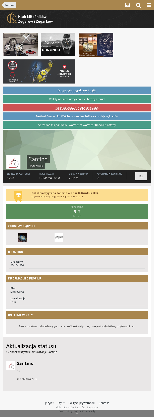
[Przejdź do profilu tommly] (22, 237)
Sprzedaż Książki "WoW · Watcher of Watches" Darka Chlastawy (77, 125)
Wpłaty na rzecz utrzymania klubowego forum (77, 99)
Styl (60, 403)
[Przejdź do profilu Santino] (10, 365)
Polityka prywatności (81, 403)
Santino (25, 363)
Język (49, 403)
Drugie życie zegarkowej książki (77, 90)
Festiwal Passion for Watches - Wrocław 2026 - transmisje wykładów (77, 116)
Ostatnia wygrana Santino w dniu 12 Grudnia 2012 (64, 193)
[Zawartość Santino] (141, 176)
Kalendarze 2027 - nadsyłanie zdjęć (77, 107)
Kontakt (104, 403)
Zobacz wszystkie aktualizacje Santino (32, 352)
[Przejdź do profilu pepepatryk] (59, 237)
